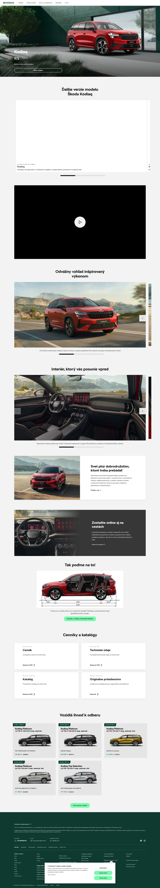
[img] (8, 3)
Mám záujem (38, 70)
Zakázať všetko (103, 873)
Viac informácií (51, 874)
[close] (111, 862)
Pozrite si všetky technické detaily (80, 619)
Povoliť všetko (103, 878)
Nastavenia (103, 868)
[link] (46, 657)
